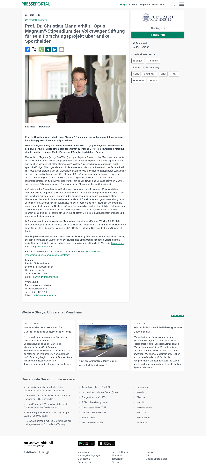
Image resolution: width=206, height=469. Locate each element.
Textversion (117, 459)
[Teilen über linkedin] (54, 49)
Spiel (163, 74)
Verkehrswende (144, 407)
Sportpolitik (149, 74)
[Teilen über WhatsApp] (41, 49)
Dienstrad (141, 397)
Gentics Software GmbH (94, 412)
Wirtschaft (141, 412)
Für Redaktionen (120, 452)
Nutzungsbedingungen (89, 455)
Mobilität (141, 402)
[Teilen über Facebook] (27, 49)
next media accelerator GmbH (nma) (100, 392)
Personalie (142, 422)
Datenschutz (84, 459)
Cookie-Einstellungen (156, 459)
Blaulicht (133, 4)
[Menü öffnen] (181, 4)
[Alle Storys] (157, 22)
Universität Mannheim (36, 20)
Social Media (84, 462)
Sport (136, 74)
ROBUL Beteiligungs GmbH (96, 402)
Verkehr (140, 392)
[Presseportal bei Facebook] (38, 452)
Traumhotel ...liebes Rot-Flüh (96, 387)
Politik (174, 74)
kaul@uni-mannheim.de (44, 295)
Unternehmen (143, 387)
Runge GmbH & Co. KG (94, 397)
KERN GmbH (88, 417)
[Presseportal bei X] (42, 452)
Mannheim (153, 61)
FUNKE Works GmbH (93, 422)
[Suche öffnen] (173, 4)
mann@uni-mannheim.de (45, 277)
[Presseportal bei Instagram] (46, 452)
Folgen (155, 35)
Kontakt (149, 452)
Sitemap (116, 462)
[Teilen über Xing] (48, 49)
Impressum (83, 452)
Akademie (117, 455)
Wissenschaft (143, 417)
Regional (145, 4)
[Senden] (61, 49)
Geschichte (138, 80)
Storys (123, 4)
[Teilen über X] (34, 49)
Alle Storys (156, 28)
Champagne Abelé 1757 (94, 407)
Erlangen (137, 61)
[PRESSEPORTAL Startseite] (36, 4)
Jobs (148, 455)
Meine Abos (158, 4)
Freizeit (153, 80)
